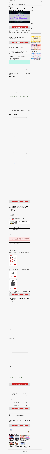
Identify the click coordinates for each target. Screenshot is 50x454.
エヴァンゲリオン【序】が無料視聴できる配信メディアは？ (16, 47)
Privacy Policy (24, 451)
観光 (31, 28)
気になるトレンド (33, 23)
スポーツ (32, 15)
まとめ (10, 53)
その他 (32, 10)
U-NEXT (10, 301)
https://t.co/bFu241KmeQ (12, 394)
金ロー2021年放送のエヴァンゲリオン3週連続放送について (16, 52)
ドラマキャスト (32, 18)
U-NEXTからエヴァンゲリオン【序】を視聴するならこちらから (19, 27)
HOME (9, 4)
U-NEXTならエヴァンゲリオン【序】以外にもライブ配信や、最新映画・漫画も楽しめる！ (19, 51)
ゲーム (32, 13)
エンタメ (10, 4)
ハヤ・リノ (11, 1)
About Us (26, 451)
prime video (11, 69)
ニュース (32, 20)
